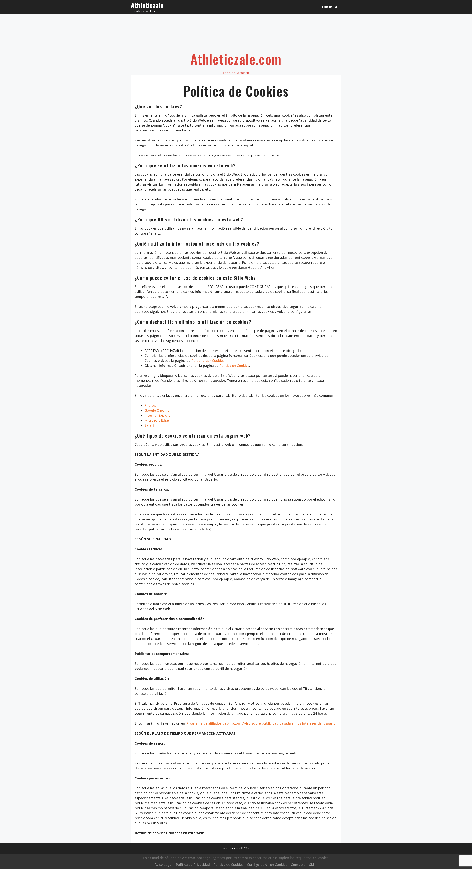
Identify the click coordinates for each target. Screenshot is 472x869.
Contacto (298, 864)
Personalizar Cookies (207, 360)
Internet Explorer (158, 415)
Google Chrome (157, 410)
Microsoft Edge (157, 420)
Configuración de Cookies (267, 864)
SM (311, 864)
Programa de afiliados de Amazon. (214, 723)
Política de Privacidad (193, 864)
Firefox (150, 405)
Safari (149, 425)
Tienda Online (328, 7)
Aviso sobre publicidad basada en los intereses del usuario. (289, 723)
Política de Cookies (234, 365)
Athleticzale (147, 5)
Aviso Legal (163, 864)
